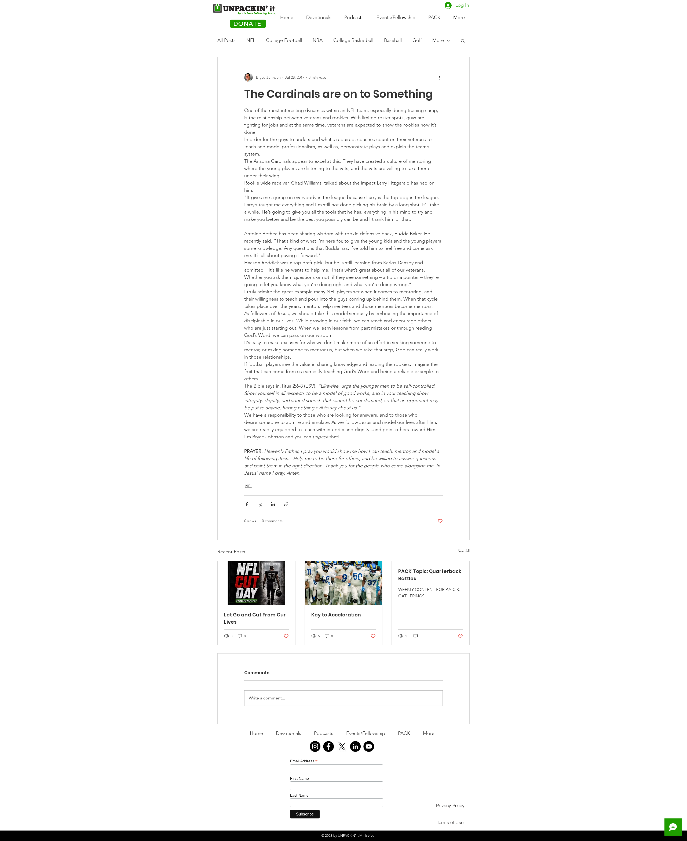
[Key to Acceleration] (343, 583)
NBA (318, 40)
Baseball (393, 40)
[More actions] (439, 77)
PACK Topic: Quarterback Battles (429, 575)
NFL (250, 40)
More (438, 40)
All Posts (226, 40)
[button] (434, 15)
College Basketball (353, 40)
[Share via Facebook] (246, 504)
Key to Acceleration (336, 614)
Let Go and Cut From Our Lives (255, 618)
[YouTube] (368, 746)
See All (464, 550)
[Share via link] (286, 504)
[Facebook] (328, 746)
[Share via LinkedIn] (273, 504)
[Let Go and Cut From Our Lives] (256, 583)
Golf (417, 40)
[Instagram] (315, 746)
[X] (342, 746)
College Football (284, 40)
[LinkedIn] (355, 746)
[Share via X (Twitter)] (259, 504)
